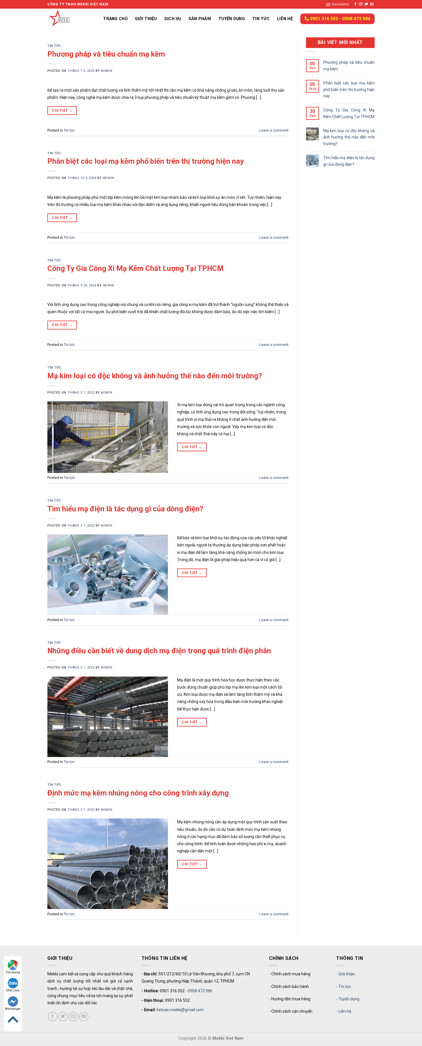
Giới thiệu (146, 18)
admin (106, 71)
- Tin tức (343, 986)
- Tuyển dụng (347, 999)
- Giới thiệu (345, 974)
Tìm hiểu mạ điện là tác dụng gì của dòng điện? (125, 508)
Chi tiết (62, 111)
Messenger (13, 1008)
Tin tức (261, 18)
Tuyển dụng (231, 18)
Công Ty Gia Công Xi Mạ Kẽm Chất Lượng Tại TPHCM (135, 268)
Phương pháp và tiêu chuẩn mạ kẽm (106, 54)
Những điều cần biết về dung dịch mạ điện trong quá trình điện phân (159, 650)
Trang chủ (115, 18)
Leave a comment (274, 130)
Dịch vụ (172, 18)
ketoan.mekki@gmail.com (180, 1010)
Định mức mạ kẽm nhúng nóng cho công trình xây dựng (138, 793)
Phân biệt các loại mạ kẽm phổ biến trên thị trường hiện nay (145, 161)
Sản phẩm (200, 18)
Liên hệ (285, 18)
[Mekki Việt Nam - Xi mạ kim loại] (66, 19)
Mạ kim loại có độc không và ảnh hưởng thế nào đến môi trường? (154, 375)
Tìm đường (12, 972)
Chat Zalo (13, 990)
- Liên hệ (343, 1011)
